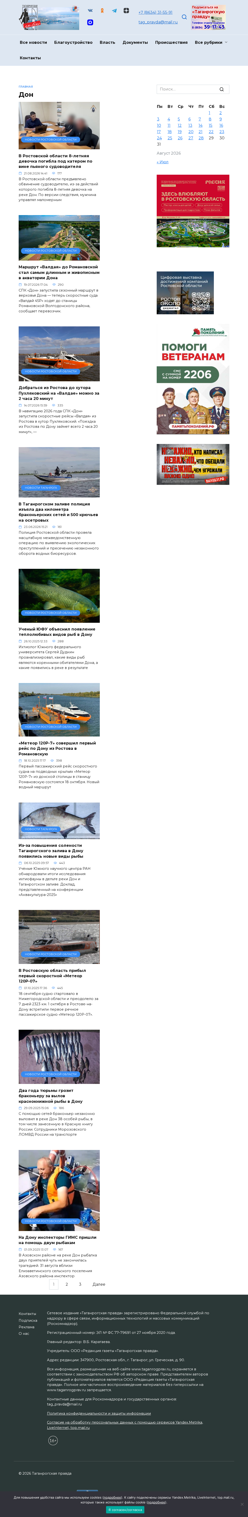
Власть (107, 42)
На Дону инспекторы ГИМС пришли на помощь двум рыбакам (57, 1240)
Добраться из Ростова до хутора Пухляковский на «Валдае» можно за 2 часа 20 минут (59, 393)
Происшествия (171, 42)
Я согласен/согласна (125, 1510)
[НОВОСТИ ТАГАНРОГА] (59, 494)
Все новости (33, 42)
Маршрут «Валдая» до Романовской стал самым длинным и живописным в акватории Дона (59, 272)
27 (190, 138)
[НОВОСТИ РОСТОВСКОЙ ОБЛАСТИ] (59, 146)
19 (180, 131)
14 (200, 125)
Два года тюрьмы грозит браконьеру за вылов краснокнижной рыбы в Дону (51, 1096)
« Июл (163, 162)
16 (221, 125)
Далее (99, 1284)
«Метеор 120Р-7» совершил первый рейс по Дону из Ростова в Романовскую (57, 748)
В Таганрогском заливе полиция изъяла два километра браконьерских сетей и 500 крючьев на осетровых (58, 512)
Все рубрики (208, 42)
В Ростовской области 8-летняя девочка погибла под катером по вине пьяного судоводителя (55, 161)
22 (211, 131)
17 (159, 131)
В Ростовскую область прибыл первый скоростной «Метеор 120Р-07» (52, 976)
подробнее (112, 1497)
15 (210, 125)
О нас (24, 1333)
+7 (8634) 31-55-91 (155, 12)
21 (200, 131)
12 (180, 125)
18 (170, 131)
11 (169, 125)
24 (159, 138)
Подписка (28, 1320)
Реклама (26, 1327)
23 (221, 131)
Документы (135, 42)
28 (201, 138)
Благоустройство (73, 42)
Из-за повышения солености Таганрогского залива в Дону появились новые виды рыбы (51, 851)
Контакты (30, 58)
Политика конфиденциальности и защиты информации (99, 1413)
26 (180, 138)
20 (191, 131)
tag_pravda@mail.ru (158, 22)
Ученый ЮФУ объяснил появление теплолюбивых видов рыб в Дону (57, 632)
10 (159, 125)
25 (170, 138)
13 (190, 125)
